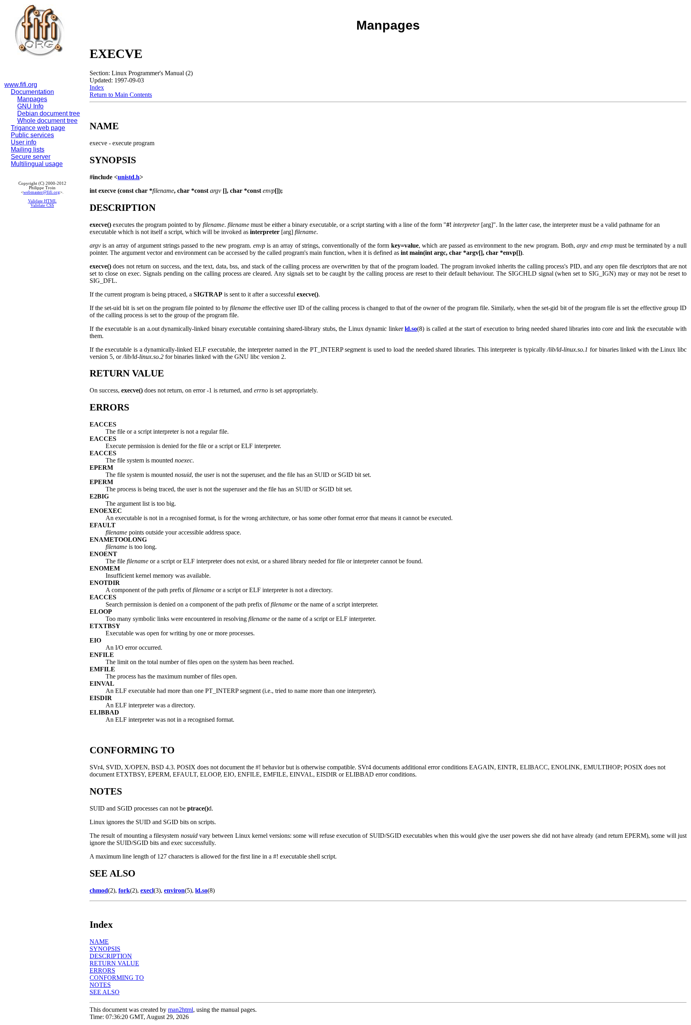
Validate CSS (42, 205)
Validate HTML (42, 201)
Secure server (30, 156)
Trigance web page (38, 127)
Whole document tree (47, 120)
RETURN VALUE (114, 963)
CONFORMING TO (117, 977)
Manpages (32, 99)
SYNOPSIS (105, 948)
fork (124, 890)
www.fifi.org (20, 84)
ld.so (411, 328)
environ (174, 890)
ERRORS (102, 970)
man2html (180, 1009)
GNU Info (30, 106)
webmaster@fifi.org (41, 192)
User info (23, 142)
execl (147, 890)
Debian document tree (48, 113)
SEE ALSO (105, 992)
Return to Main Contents (121, 94)
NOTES (100, 984)
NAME (99, 941)
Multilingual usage (37, 163)
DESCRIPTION (111, 956)
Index (97, 87)
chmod (99, 890)
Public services (32, 135)
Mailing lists (27, 149)
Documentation (32, 91)
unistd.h (129, 177)
